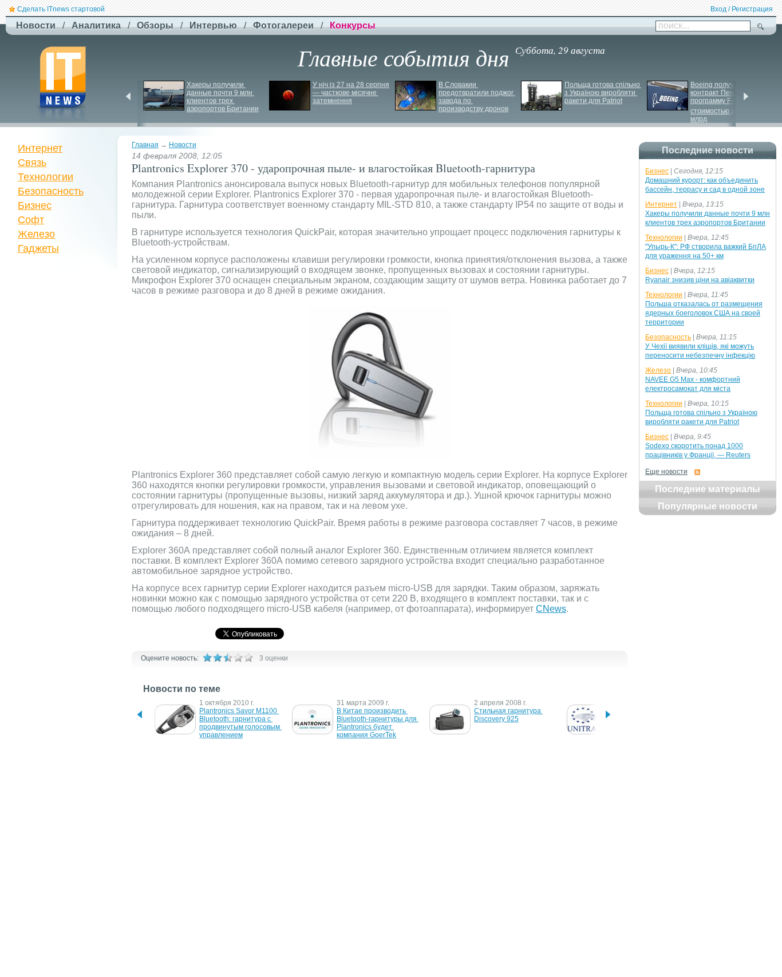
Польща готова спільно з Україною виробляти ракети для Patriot (603, 93)
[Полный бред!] (207, 657)
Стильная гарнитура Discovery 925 (508, 715)
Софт (31, 220)
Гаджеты (38, 248)
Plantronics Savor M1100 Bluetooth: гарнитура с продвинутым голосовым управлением (240, 723)
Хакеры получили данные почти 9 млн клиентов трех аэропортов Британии (223, 97)
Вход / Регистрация (741, 9)
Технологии (45, 177)
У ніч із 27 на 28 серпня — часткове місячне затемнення (352, 93)
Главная (145, 145)
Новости (182, 145)
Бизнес (35, 205)
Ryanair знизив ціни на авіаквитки (700, 280)
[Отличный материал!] (248, 657)
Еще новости (666, 472)
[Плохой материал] (217, 657)
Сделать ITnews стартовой (61, 9)
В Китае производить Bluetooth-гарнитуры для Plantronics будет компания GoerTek (377, 723)
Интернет (40, 148)
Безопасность (51, 191)
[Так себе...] (228, 657)
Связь (32, 162)
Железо (36, 234)
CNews (551, 609)
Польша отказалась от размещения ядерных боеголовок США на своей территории (704, 313)
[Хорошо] (238, 657)
